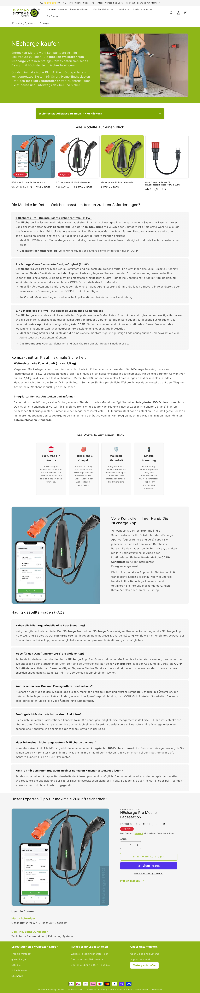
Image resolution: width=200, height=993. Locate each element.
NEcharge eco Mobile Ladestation (117, 182)
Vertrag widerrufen (144, 965)
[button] (56, 9)
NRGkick (16, 965)
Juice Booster (19, 970)
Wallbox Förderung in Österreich (89, 953)
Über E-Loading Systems (144, 953)
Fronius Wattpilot (21, 953)
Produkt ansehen (130, 880)
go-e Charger (19, 959)
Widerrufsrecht (75, 989)
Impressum (157, 989)
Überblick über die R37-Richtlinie (90, 965)
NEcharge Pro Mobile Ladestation (28, 182)
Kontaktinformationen (138, 989)
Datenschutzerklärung (96, 989)
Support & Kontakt (140, 959)
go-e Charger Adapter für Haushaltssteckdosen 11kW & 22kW (162, 183)
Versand (139, 833)
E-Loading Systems (23, 23)
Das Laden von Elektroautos (87, 959)
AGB (112, 989)
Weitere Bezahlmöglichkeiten (148, 873)
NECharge (17, 976)
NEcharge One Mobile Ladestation (73, 182)
